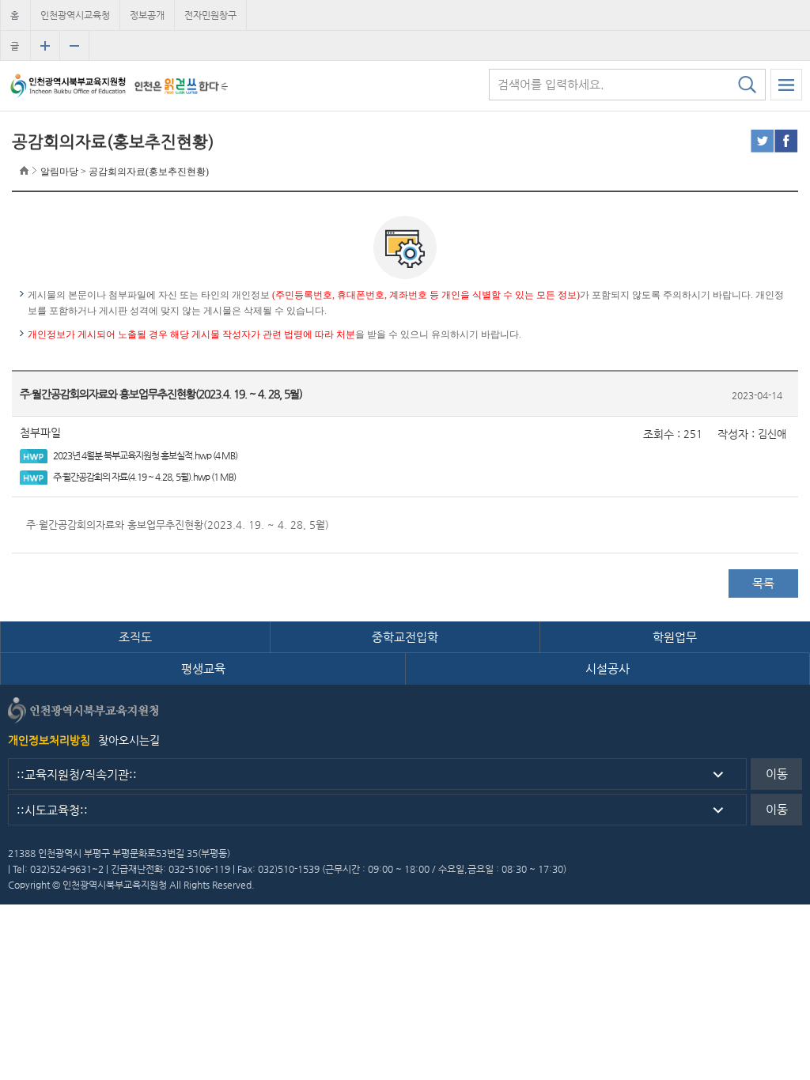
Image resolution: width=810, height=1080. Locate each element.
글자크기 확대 (45, 46)
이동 (777, 773)
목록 (763, 583)
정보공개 (147, 15)
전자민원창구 (210, 15)
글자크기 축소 (74, 46)
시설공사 (607, 668)
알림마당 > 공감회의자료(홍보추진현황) (124, 171)
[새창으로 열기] (181, 86)
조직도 (135, 637)
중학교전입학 (405, 637)
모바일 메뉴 (786, 84)
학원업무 (675, 637)
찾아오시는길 (129, 740)
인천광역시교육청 (75, 15)
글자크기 (14, 50)
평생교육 (203, 668)
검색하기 (747, 84)
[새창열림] (762, 141)
